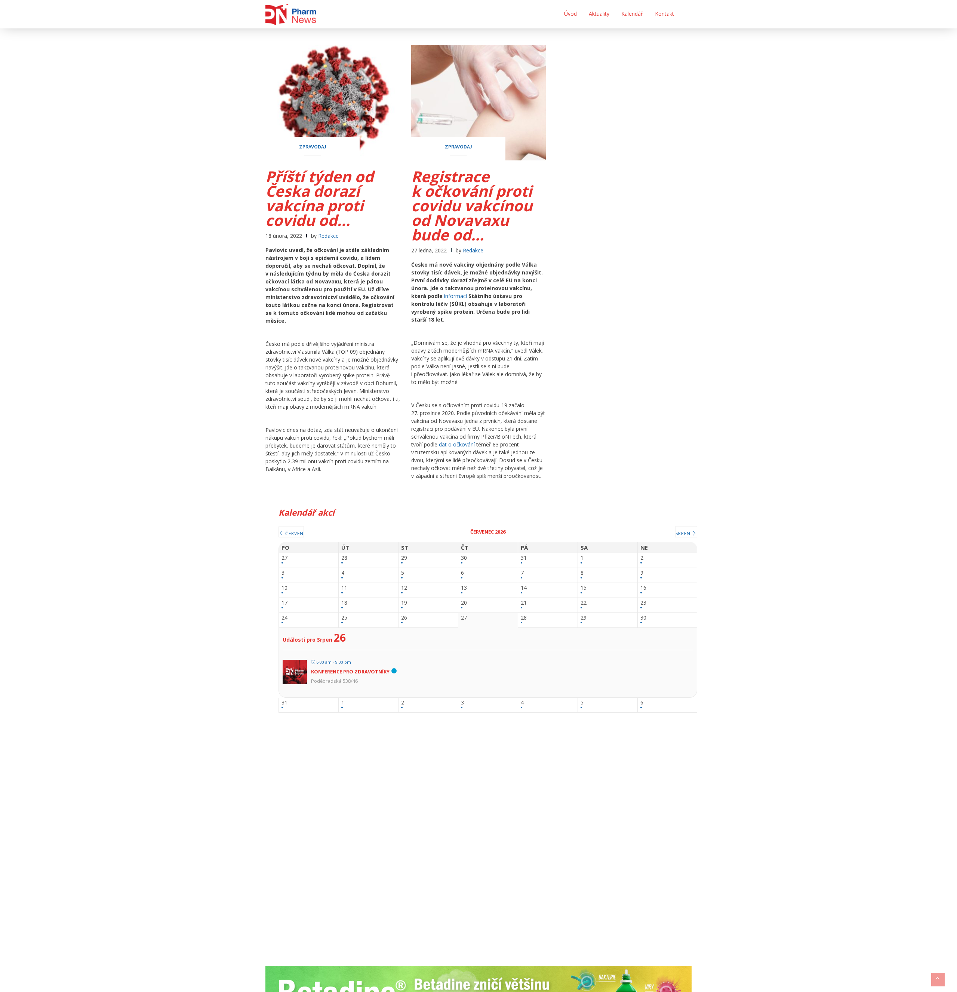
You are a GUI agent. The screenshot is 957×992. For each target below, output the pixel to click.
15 (584, 588)
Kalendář (632, 13)
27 (284, 558)
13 (464, 588)
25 (344, 618)
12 (404, 588)
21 (524, 603)
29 (404, 558)
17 (284, 603)
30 (464, 558)
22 (584, 603)
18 (344, 603)
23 (643, 603)
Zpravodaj (312, 147)
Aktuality (599, 13)
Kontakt (664, 13)
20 (464, 603)
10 (284, 588)
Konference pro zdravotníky (350, 671)
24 (284, 618)
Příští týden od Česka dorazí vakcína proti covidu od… (319, 198)
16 (643, 588)
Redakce (328, 235)
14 (524, 588)
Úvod (570, 13)
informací (455, 296)
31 (524, 558)
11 (344, 588)
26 (404, 618)
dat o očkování (457, 444)
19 (404, 603)
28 (344, 558)
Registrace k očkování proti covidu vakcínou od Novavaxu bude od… (471, 205)
